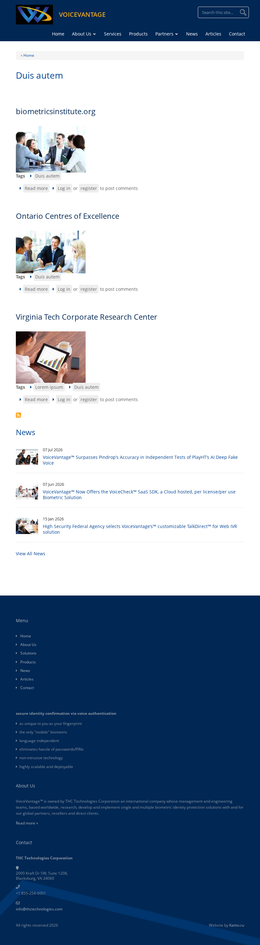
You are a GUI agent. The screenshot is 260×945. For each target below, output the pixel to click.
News (192, 34)
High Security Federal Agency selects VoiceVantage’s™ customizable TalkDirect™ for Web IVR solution (140, 529)
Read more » (27, 823)
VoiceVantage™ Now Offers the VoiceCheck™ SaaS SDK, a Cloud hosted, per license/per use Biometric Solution (139, 494)
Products (138, 34)
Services (112, 34)
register (89, 188)
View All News (30, 554)
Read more (37, 188)
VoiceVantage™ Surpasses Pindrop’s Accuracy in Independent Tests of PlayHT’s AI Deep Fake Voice (140, 460)
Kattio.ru (236, 925)
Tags (20, 176)
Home (58, 34)
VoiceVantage (82, 14)
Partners (165, 34)
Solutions (28, 653)
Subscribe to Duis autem (18, 415)
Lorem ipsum (49, 387)
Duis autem (47, 176)
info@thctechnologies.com (39, 909)
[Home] (34, 14)
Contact (237, 34)
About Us (82, 34)
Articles (213, 34)
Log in (64, 188)
